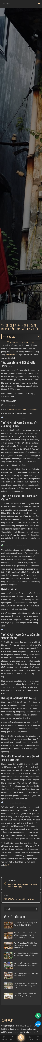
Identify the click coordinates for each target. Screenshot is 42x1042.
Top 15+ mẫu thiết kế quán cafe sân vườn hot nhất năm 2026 (26, 964)
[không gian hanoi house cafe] (21, 545)
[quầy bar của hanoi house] (21, 630)
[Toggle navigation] (39, 4)
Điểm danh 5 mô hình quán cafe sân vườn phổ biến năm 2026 (26, 954)
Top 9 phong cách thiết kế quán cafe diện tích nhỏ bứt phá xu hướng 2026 (26, 945)
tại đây (7, 865)
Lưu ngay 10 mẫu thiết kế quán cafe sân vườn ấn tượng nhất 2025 (25, 986)
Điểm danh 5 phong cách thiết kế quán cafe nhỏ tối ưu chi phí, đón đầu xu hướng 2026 (25, 935)
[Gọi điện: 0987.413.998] (38, 1016)
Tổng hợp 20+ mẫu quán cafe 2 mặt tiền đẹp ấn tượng (25, 995)
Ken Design (10, 355)
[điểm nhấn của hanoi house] (21, 803)
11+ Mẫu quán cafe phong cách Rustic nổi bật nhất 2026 (25, 924)
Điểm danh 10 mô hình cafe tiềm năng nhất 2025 (26, 974)
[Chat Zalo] (38, 1024)
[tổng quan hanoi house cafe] (21, 418)
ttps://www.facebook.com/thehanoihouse (22, 409)
